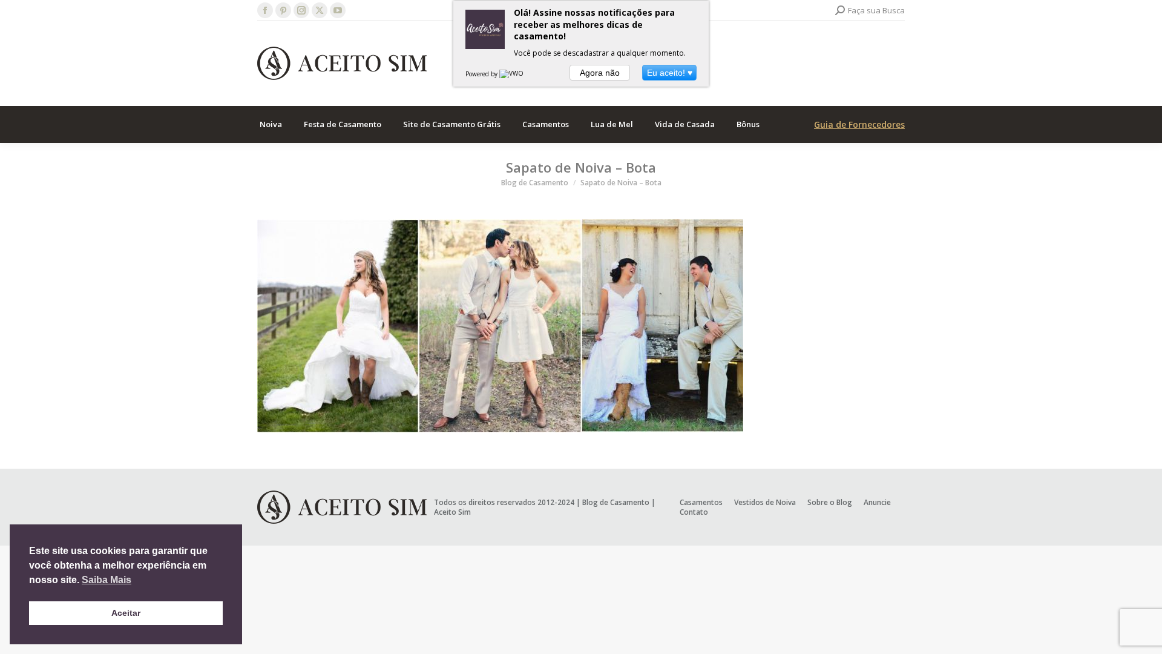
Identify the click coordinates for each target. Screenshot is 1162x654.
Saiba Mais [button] (106, 580)
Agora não (600, 73)
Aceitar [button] (125, 613)
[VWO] (512, 74)
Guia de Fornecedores (859, 124)
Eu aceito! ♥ (669, 73)
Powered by (482, 74)
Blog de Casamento (615, 502)
